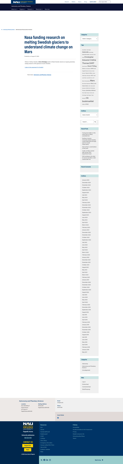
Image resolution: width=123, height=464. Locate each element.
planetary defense (91, 90)
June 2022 (85, 245)
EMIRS (92, 68)
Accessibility (76, 427)
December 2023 (86, 205)
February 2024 (86, 202)
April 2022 (85, 250)
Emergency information (46, 442)
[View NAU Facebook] (44, 460)
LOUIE (42, 436)
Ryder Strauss (86, 92)
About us (13, 9)
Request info (27, 445)
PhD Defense (92, 88)
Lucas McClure (89, 77)
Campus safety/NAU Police (47, 445)
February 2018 (86, 347)
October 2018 (85, 332)
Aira (41, 427)
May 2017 (84, 352)
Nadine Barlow (85, 85)
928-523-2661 (59, 407)
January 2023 (85, 230)
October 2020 (86, 287)
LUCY (93, 77)
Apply (27, 449)
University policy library (79, 436)
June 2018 (84, 339)
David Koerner (84, 66)
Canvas (42, 429)
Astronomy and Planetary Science (21, 6)
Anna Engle (89, 49)
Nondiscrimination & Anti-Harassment (82, 429)
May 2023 (84, 220)
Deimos (84, 68)
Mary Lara (93, 83)
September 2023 (86, 212)
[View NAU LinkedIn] (47, 460)
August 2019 (85, 312)
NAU (90, 85)
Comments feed (86, 387)
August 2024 (85, 192)
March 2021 (85, 275)
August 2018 (85, 334)
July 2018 (84, 337)
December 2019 (86, 307)
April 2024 (85, 200)
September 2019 (86, 309)
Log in (84, 382)
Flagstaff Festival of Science (87, 70)
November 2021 (86, 262)
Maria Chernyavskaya (86, 81)
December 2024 (86, 182)
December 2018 (86, 327)
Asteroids (85, 52)
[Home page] (23, 2)
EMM (95, 68)
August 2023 (85, 215)
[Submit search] (100, 2)
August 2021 (85, 267)
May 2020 (84, 299)
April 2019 (84, 319)
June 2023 (85, 217)
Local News (84, 77)
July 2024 (84, 195)
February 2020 (86, 304)
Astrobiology (91, 52)
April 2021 (84, 272)
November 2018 (86, 329)
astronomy (91, 54)
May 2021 (84, 270)
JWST (92, 75)
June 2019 (84, 317)
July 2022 (84, 242)
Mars (92, 80)
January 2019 (85, 324)
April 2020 (85, 302)
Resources (38, 9)
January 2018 (85, 349)
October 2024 (85, 187)
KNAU (94, 75)
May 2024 (84, 197)
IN (1, 29)
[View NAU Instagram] (50, 460)
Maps (41, 451)
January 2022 (85, 257)
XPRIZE (87, 104)
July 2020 (84, 295)
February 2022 (86, 255)
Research (67, 1)
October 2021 (85, 265)
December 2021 (86, 260)
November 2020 (86, 285)
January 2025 (85, 180)
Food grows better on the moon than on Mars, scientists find (89, 134)
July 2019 (84, 314)
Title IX (74, 438)
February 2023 (86, 227)
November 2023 (86, 207)
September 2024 (86, 190)
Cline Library (43, 440)
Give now (47, 9)
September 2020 (86, 290)
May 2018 (84, 342)
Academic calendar (45, 449)
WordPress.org (86, 389)
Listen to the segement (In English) (34, 67)
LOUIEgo (42, 438)
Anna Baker (84, 49)
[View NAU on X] (41, 460)
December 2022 (86, 232)
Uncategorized (86, 370)
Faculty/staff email (45, 431)
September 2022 (86, 240)
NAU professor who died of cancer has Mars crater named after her (89, 157)
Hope (87, 73)
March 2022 (85, 252)
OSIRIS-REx (88, 88)
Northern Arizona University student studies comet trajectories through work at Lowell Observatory (89, 141)
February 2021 (86, 277)
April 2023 (85, 222)
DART (91, 63)
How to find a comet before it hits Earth (89, 147)
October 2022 (85, 237)
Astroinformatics (85, 54)
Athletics (73, 1)
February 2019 (86, 322)
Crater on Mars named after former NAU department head (88, 152)
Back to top (98, 460)
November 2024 (86, 185)
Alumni (79, 1)
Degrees (22, 9)
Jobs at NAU (43, 447)
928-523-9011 (28, 437)
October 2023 (85, 210)
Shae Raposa (88, 95)
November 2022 (86, 235)
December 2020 (86, 282)
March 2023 (85, 225)
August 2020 (85, 292)
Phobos (84, 90)
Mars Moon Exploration (86, 83)
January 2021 (85, 280)
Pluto (83, 92)
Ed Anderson (88, 68)
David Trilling (92, 66)
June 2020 (85, 297)
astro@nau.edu (60, 402)
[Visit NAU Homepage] (28, 426)
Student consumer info (78, 434)
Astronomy (85, 363)
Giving (85, 1)
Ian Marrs (90, 73)
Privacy (75, 431)
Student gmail (43, 434)
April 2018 (84, 344)
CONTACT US (28, 441)
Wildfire (83, 104)
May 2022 (84, 247)
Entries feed (85, 384)
